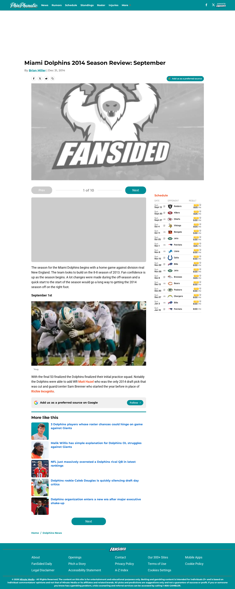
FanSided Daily (41, 564)
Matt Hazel (86, 381)
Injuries (113, 5)
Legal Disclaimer (42, 570)
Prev (42, 190)
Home (35, 532)
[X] (213, 4)
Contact (120, 557)
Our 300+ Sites (158, 557)
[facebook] (206, 4)
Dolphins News (52, 532)
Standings (87, 5)
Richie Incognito (42, 391)
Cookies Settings (159, 570)
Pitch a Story (77, 564)
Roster (101, 5)
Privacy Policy (124, 564)
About (35, 557)
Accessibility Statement (84, 570)
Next (135, 190)
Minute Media (27, 579)
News (44, 5)
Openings (74, 557)
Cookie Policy (194, 564)
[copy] (52, 78)
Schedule (71, 5)
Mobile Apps (193, 557)
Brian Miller (37, 70)
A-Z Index (121, 570)
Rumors (57, 5)
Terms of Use (157, 564)
